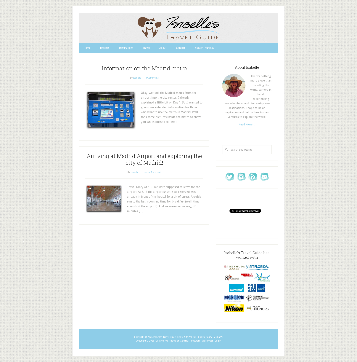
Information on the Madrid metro (144, 68)
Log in (218, 340)
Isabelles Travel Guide (178, 28)
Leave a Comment (152, 172)
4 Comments (152, 77)
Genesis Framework (190, 340)
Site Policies (190, 337)
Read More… (247, 124)
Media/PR (218, 337)
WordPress (207, 340)
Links (180, 337)
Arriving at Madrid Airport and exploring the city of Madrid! (144, 159)
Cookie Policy (205, 337)
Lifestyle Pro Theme (166, 340)
